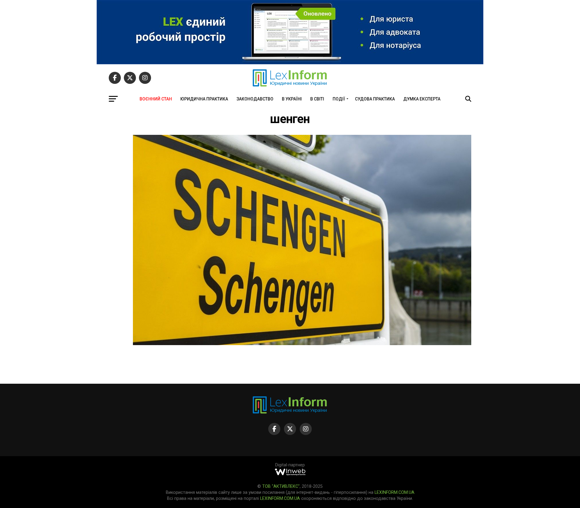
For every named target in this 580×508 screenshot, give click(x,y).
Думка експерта (421, 99)
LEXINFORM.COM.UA (394, 492)
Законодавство (255, 99)
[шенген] (302, 343)
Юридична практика (204, 99)
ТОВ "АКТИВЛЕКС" (281, 486)
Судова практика (375, 99)
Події (339, 99)
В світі (317, 99)
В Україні (292, 99)
